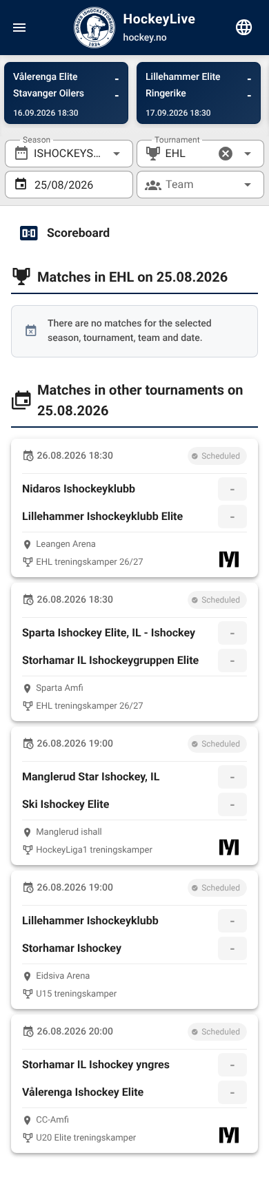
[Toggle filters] (244, 27)
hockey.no (145, 37)
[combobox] (69, 153)
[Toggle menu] (19, 27)
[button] (225, 153)
